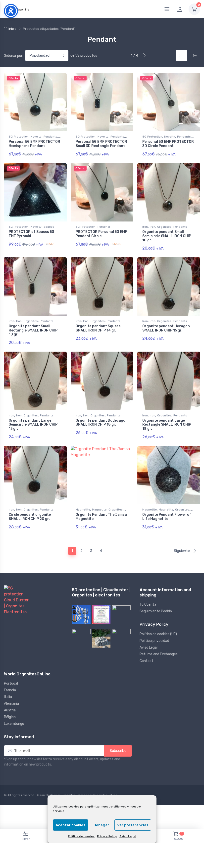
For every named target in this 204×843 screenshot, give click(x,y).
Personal (104, 226)
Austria (10, 710)
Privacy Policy (107, 836)
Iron (145, 226)
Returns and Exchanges (159, 654)
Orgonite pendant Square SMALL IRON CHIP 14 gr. (98, 328)
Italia (8, 697)
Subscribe (118, 750)
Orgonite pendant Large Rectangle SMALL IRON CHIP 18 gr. (166, 424)
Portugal (11, 683)
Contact (146, 661)
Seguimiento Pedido (156, 611)
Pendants (50, 136)
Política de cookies (81, 836)
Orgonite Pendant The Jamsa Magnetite (101, 517)
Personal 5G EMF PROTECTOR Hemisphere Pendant (34, 144)
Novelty (36, 136)
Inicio (12, 29)
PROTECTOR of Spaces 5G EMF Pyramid (31, 234)
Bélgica (10, 717)
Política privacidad (154, 641)
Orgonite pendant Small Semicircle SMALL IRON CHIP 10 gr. (166, 236)
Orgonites (164, 226)
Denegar (101, 825)
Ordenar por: (13, 56)
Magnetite (83, 509)
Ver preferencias (133, 825)
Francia (10, 690)
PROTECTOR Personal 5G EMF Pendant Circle (101, 234)
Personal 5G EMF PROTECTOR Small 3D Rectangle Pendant (101, 144)
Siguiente (182, 551)
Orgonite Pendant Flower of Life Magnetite (166, 517)
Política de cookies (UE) (158, 634)
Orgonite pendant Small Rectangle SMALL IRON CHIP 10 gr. (33, 330)
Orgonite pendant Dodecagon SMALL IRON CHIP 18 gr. (102, 422)
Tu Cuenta (148, 604)
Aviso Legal (127, 836)
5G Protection (19, 136)
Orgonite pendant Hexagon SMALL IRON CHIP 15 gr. (166, 328)
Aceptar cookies (70, 825)
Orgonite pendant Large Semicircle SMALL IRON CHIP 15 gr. (33, 424)
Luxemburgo (14, 724)
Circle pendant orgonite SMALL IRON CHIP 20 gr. (30, 517)
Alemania (11, 703)
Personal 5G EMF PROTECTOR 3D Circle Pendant (168, 144)
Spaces (49, 226)
